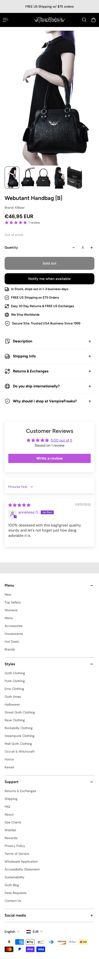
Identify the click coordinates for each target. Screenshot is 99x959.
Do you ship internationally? (36, 386)
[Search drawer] (84, 20)
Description (22, 341)
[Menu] (5, 20)
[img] (19, 505)
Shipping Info (24, 356)
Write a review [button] (49, 458)
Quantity (11, 247)
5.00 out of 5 (61, 440)
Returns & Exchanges (30, 371)
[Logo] (49, 20)
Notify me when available (49, 278)
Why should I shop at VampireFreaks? (45, 401)
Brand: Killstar (15, 207)
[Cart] (93, 20)
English (10, 931)
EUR (35, 931)
